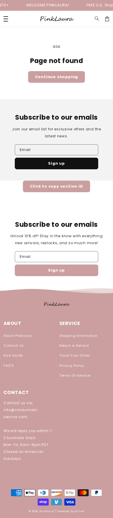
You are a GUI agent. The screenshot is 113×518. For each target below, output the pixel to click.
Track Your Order (74, 355)
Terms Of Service (74, 375)
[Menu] (6, 19)
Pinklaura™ (48, 511)
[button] (97, 19)
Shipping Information (78, 335)
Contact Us (13, 345)
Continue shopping (56, 76)
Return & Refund (74, 345)
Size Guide (13, 355)
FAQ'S (8, 365)
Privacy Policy (71, 365)
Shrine (79, 511)
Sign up (56, 163)
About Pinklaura (17, 335)
